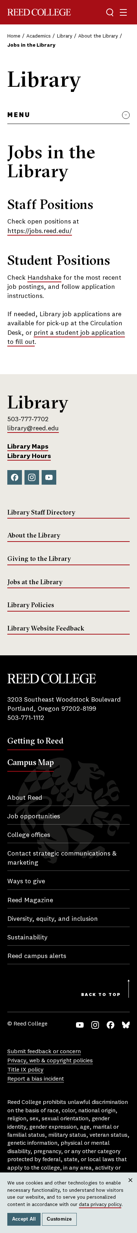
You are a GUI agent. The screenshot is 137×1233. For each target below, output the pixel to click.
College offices (28, 835)
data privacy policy (100, 1204)
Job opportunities (33, 816)
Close (130, 1186)
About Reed (24, 798)
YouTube (49, 477)
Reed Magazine (30, 900)
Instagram (31, 477)
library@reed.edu (33, 428)
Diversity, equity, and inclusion (52, 919)
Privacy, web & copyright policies (50, 1061)
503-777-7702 (28, 419)
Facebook (14, 477)
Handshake (44, 278)
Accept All (24, 1219)
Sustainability (27, 937)
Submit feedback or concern (44, 1052)
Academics (38, 36)
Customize (59, 1219)
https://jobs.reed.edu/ (39, 231)
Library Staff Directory (41, 512)
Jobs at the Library (34, 582)
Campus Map (30, 762)
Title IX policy (25, 1070)
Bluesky (126, 1025)
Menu (18, 115)
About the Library (98, 36)
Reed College (39, 12)
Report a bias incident (35, 1079)
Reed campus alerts (36, 956)
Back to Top (101, 995)
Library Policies (30, 605)
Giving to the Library (39, 559)
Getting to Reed (35, 741)
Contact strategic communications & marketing (62, 858)
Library (64, 36)
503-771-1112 (25, 718)
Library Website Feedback (45, 628)
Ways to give (26, 881)
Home (13, 36)
